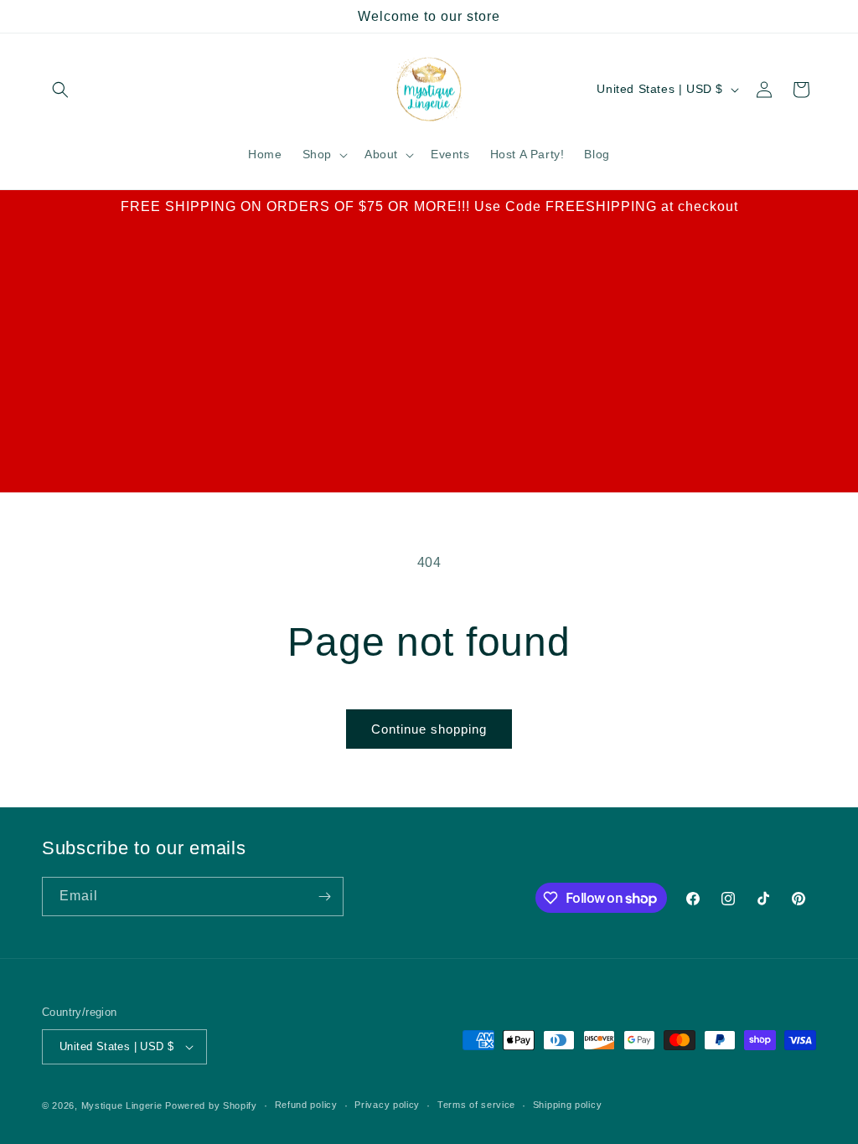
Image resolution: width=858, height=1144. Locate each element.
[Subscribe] (324, 896)
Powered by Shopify (211, 1105)
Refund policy (306, 1105)
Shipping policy (567, 1105)
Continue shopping (429, 729)
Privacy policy (387, 1105)
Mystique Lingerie (122, 1105)
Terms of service (476, 1105)
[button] (60, 89)
